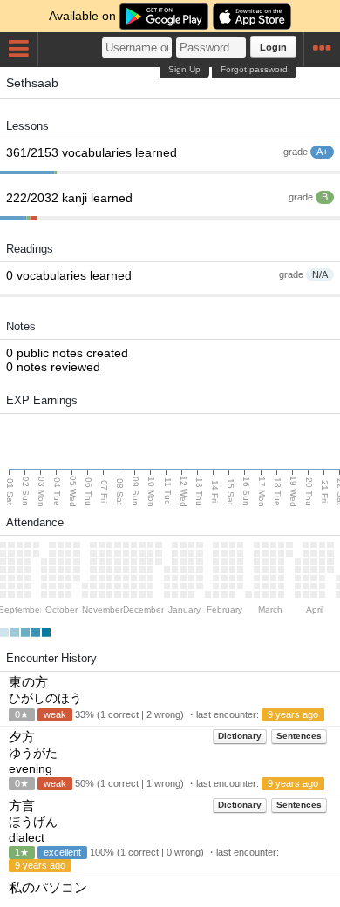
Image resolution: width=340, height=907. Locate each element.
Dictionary (240, 736)
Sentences (299, 736)
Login (273, 47)
